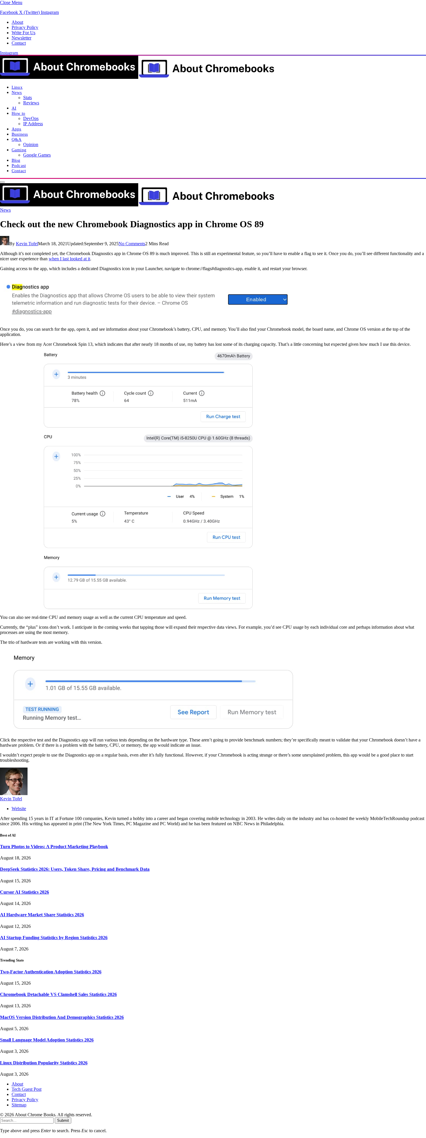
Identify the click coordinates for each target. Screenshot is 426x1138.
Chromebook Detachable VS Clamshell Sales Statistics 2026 (58, 994)
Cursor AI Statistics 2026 (24, 892)
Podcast (19, 165)
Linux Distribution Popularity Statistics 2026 (44, 1062)
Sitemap (19, 1104)
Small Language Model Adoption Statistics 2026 (47, 1039)
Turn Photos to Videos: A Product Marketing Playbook (54, 846)
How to (18, 113)
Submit (63, 1120)
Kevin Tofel (27, 243)
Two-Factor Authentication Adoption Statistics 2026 (50, 971)
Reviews (31, 102)
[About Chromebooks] (137, 77)
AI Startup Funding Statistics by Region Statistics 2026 (54, 937)
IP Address (33, 123)
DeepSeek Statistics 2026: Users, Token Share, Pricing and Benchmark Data (75, 869)
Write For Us (23, 32)
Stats (27, 97)
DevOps (31, 118)
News (17, 92)
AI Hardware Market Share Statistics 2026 (42, 914)
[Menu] (2, 182)
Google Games (37, 154)
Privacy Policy (25, 27)
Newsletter (21, 37)
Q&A (16, 139)
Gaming (19, 149)
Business (20, 134)
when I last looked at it (69, 258)
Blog (16, 160)
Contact (19, 43)
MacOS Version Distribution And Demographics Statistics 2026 (62, 1017)
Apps (16, 128)
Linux (17, 87)
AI (14, 108)
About (17, 22)
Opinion (30, 144)
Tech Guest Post (26, 1089)
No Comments (132, 243)
